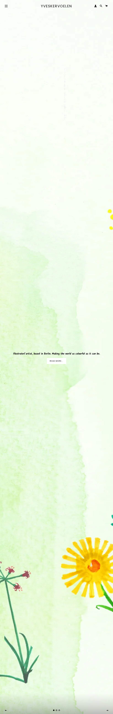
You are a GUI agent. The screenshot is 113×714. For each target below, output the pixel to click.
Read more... (56, 361)
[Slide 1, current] (53, 710)
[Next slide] (107, 710)
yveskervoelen (56, 6)
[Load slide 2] (56, 710)
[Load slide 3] (59, 710)
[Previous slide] (5, 710)
